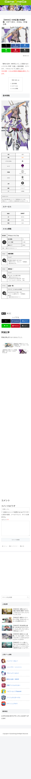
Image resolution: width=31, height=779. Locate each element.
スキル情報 (15, 88)
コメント (5, 519)
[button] (25, 50)
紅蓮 (4, 313)
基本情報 (14, 83)
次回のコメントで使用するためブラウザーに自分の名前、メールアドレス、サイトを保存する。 (15, 514)
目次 (13, 80)
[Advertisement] (15, 426)
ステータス (15, 86)
